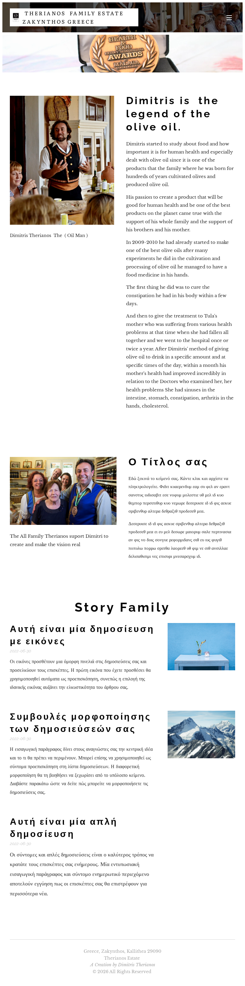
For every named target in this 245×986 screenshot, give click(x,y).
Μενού (229, 17)
